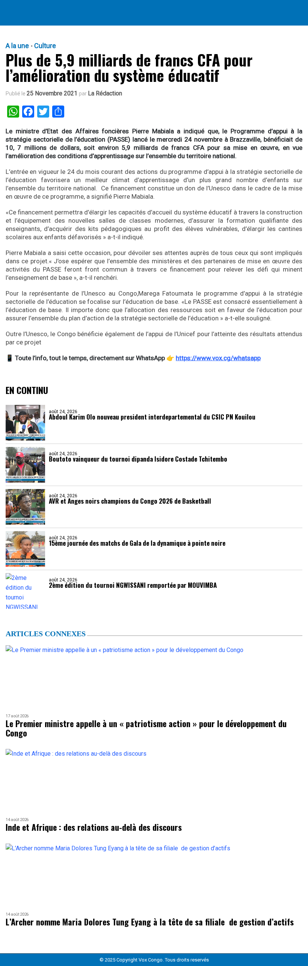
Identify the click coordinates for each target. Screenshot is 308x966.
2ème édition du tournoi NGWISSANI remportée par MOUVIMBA (133, 585)
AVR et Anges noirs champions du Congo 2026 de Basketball (130, 500)
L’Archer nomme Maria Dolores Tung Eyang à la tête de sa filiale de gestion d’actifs (150, 922)
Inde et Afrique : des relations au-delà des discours (94, 827)
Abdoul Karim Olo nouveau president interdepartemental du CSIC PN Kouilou (152, 416)
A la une (17, 46)
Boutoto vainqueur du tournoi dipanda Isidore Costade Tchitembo (138, 458)
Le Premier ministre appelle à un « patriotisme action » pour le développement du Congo (146, 728)
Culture (45, 46)
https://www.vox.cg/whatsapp (218, 358)
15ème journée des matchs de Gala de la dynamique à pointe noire (137, 542)
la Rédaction (105, 93)
